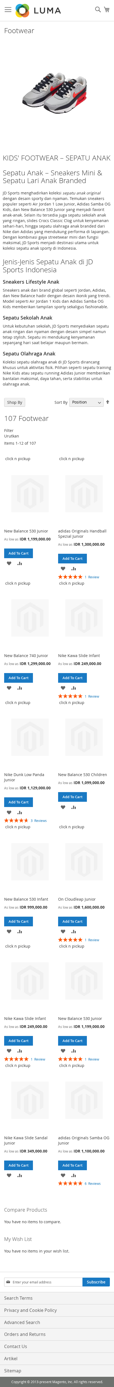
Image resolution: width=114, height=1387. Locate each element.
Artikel (10, 1359)
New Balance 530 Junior (26, 531)
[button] (9, 563)
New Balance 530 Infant (26, 899)
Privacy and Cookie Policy (30, 1310)
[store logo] (38, 10)
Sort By (61, 402)
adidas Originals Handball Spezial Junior (82, 533)
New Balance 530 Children (82, 774)
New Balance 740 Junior (26, 655)
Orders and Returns (25, 1334)
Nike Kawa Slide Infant (79, 655)
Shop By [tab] (14, 402)
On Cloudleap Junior (77, 899)
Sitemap (12, 1371)
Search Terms (18, 1298)
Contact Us (15, 1346)
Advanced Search (22, 1322)
